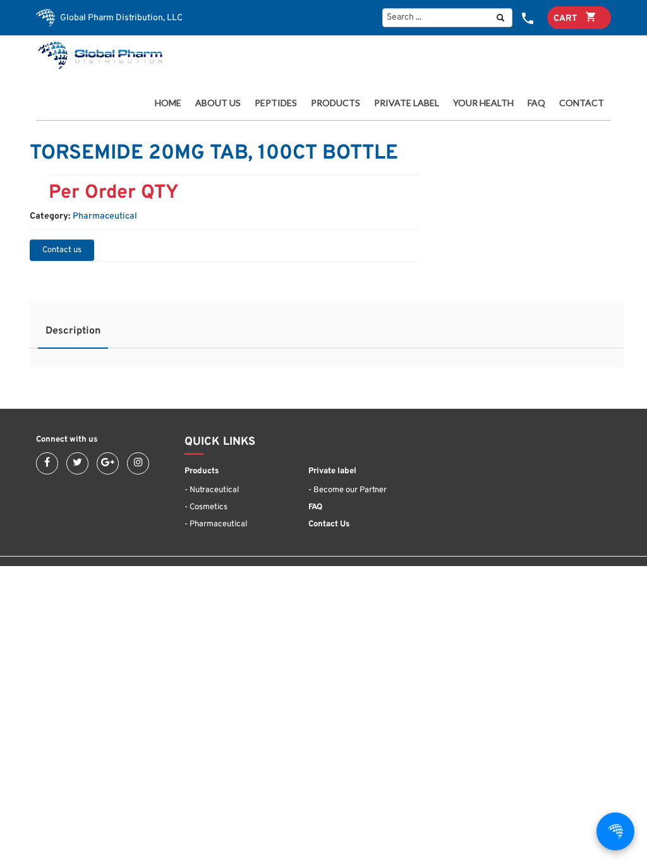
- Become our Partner (347, 490)
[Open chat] (615, 831)
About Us (218, 103)
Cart (566, 18)
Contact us (62, 250)
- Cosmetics (205, 507)
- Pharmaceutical (215, 524)
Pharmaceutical (105, 216)
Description (72, 331)
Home (168, 103)
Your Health (483, 103)
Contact (581, 103)
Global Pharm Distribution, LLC (120, 18)
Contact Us (328, 524)
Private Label (406, 103)
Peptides (276, 103)
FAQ (536, 103)
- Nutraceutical (211, 490)
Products (333, 103)
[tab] (73, 334)
